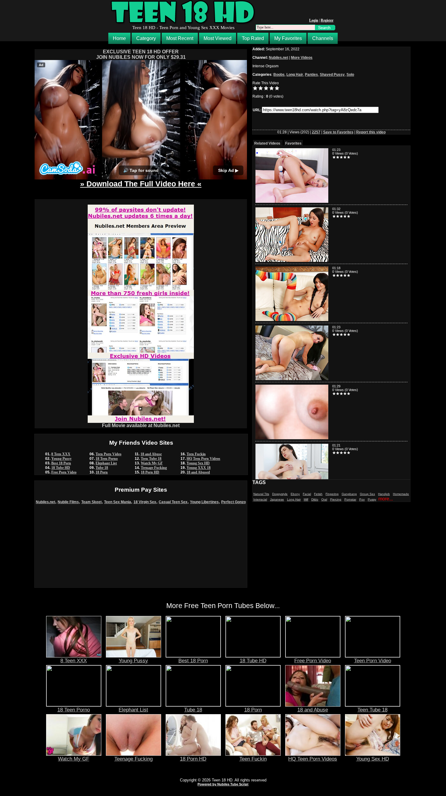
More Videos (302, 57)
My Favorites (288, 38)
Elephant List (106, 463)
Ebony (295, 494)
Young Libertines (204, 502)
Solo (350, 74)
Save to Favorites (338, 132)
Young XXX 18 (199, 468)
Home (119, 38)
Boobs (279, 74)
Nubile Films (68, 502)
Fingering (332, 494)
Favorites (293, 143)
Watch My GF (152, 463)
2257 (316, 132)
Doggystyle (280, 494)
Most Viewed (217, 38)
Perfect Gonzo (233, 502)
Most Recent (179, 38)
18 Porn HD (150, 472)
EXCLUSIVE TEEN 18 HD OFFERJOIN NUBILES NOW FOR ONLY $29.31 (141, 54)
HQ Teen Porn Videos (203, 459)
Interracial (260, 499)
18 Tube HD (60, 468)
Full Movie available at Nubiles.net (141, 425)
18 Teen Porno (107, 459)
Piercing (335, 499)
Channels (322, 38)
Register (327, 20)
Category (146, 38)
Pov (362, 499)
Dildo (314, 499)
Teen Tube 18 (151, 459)
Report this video (371, 132)
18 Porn (102, 472)
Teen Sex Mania (117, 502)
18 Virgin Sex (144, 502)
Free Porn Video (63, 472)
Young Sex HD (198, 463)
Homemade (401, 494)
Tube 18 (102, 468)
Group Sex (367, 494)
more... (385, 498)
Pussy (372, 499)
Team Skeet (91, 502)
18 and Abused (198, 472)
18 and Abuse (151, 454)
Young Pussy (61, 459)
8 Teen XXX (60, 454)
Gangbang (349, 494)
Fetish (318, 494)
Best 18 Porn (61, 463)
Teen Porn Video (108, 454)
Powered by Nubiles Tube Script (223, 784)
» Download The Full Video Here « (140, 183)
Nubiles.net (45, 502)
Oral (324, 499)
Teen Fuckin (196, 454)
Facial (307, 494)
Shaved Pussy (332, 74)
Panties (311, 74)
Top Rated (253, 38)
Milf (306, 499)
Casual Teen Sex (173, 502)
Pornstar (350, 499)
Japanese (277, 499)
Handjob (384, 494)
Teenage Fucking (154, 468)
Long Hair (294, 74)
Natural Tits (261, 494)
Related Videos (267, 143)
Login (313, 20)
